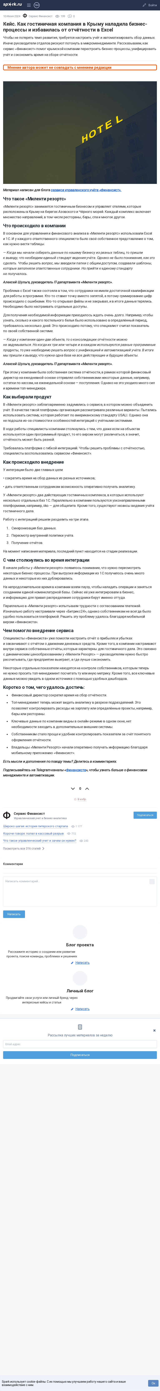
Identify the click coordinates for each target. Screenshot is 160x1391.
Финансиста (76, 770)
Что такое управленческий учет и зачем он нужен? (39, 840)
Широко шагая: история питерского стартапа (35, 826)
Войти (153, 5)
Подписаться (145, 815)
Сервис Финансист (29, 814)
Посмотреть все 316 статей (22, 848)
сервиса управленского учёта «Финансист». (86, 190)
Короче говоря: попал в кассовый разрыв (33, 833)
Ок (153, 1383)
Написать (82, 963)
